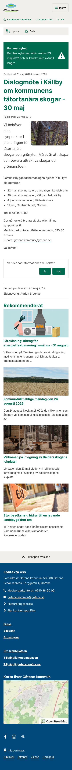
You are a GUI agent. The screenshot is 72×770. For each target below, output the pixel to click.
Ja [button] (45, 271)
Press (7, 624)
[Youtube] (23, 737)
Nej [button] (58, 271)
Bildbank (9, 630)
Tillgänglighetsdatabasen (20, 657)
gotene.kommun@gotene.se (32, 240)
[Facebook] (6, 737)
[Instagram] (14, 737)
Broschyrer (11, 637)
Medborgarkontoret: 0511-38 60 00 (31, 590)
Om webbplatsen (15, 651)
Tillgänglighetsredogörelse (22, 664)
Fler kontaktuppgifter (22, 610)
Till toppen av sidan (38, 556)
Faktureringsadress (20, 603)
